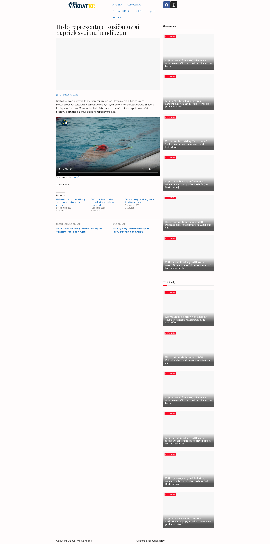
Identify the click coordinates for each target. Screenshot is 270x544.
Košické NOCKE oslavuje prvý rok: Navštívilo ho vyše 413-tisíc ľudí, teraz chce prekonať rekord (188, 103)
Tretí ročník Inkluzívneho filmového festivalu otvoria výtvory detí (102, 202)
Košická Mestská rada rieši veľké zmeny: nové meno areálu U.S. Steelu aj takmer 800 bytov (188, 63)
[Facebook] (166, 4)
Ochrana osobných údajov (150, 540)
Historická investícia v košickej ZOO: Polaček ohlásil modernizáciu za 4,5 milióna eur (188, 224)
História (116, 17)
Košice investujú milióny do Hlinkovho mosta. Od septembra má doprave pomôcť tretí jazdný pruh (187, 265)
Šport (152, 11)
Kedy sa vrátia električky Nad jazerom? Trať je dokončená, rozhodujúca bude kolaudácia (186, 144)
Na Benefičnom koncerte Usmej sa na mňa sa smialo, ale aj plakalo (70, 202)
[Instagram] (173, 4)
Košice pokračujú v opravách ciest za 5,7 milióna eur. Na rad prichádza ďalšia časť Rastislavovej (186, 184)
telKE (76, 177)
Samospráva (134, 4)
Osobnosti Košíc (121, 11)
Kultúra (139, 11)
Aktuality (117, 4)
